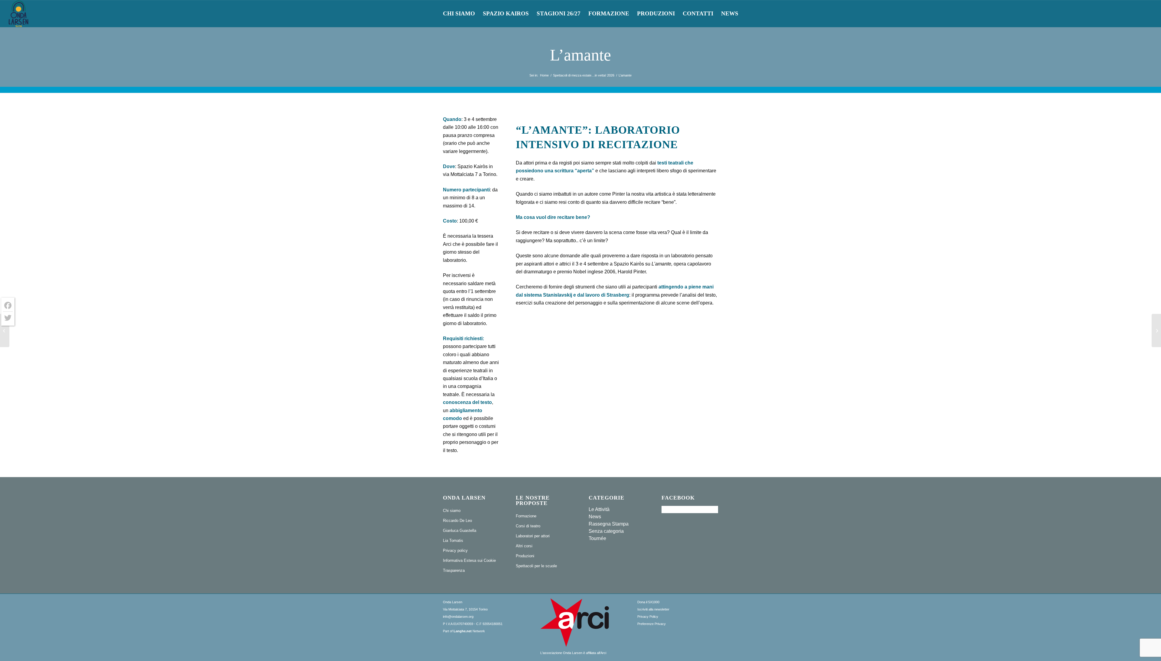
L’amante (580, 55)
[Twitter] (8, 318)
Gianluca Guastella (459, 530)
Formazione (526, 516)
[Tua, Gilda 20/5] (4, 330)
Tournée (597, 538)
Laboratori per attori (533, 536)
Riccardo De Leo (457, 520)
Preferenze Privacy (651, 624)
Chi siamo (451, 510)
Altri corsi (524, 546)
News (595, 516)
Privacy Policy (647, 616)
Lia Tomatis (453, 540)
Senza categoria (606, 531)
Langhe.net (463, 631)
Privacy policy (455, 550)
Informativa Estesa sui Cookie (469, 560)
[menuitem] (459, 13)
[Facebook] (8, 305)
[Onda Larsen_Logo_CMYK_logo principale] (18, 13)
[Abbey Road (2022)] (1156, 330)
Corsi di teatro (528, 526)
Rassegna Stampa (609, 523)
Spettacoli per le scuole (536, 566)
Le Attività (599, 509)
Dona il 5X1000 (648, 602)
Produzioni (525, 556)
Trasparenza (454, 570)
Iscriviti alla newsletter (653, 609)
